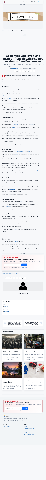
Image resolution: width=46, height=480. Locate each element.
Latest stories (6, 426)
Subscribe (24, 264)
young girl (14, 127)
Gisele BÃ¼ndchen (7, 308)
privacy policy (24, 267)
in (25, 71)
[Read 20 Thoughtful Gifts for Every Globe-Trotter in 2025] (34, 370)
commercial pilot (35, 170)
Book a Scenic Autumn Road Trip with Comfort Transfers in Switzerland (32, 352)
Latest (23, 1)
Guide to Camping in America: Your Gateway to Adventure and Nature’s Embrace (9, 381)
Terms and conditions (29, 434)
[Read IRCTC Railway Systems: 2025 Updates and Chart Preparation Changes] (12, 341)
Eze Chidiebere (6, 359)
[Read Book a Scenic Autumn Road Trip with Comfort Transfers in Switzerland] (34, 341)
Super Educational (15, 68)
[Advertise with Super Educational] (23, 16)
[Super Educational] (8, 2)
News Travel (8, 273)
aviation (16, 154)
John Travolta (20, 151)
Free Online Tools (33, 1)
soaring (3, 95)
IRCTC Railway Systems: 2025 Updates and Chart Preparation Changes (11, 352)
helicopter (22, 201)
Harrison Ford (6, 311)
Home (3, 30)
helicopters (9, 98)
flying (29, 151)
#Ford (17, 273)
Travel (8, 30)
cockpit (37, 133)
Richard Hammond (7, 309)
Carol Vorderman (7, 304)
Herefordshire (8, 206)
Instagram (16, 124)
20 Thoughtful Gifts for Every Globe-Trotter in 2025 (31, 380)
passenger (32, 124)
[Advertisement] (23, 45)
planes (15, 229)
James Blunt (6, 313)
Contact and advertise (29, 428)
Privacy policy (27, 432)
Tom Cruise (6, 303)
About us (26, 426)
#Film (14, 273)
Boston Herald (12, 189)
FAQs (25, 430)
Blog (27, 1)
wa (28, 71)
